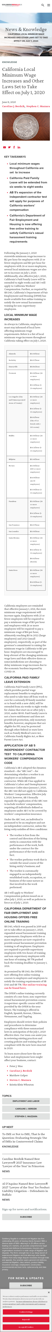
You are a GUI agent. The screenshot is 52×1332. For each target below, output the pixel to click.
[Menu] (47, 5)
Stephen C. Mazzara (38, 106)
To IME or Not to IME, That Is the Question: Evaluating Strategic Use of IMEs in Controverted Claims (24, 1137)
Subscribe (26, 1216)
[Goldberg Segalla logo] (12, 5)
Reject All (26, 1320)
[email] (4, 147)
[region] (26, 1310)
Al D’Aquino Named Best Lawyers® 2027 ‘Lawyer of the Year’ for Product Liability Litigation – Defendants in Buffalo (26, 1189)
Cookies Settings (26, 1312)
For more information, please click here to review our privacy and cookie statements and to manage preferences (25, 1304)
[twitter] (9, 147)
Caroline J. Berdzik (13, 106)
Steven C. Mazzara (20, 1079)
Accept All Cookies (26, 1327)
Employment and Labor (26, 1101)
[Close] (49, 1292)
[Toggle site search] (42, 5)
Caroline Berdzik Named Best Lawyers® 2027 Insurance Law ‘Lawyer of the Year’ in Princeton (23, 1162)
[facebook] (14, 147)
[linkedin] (19, 147)
